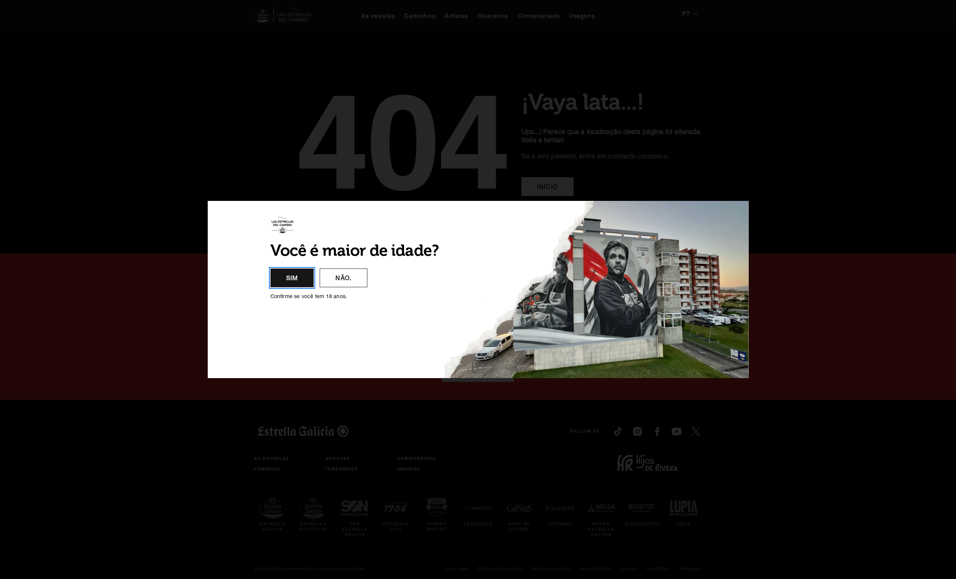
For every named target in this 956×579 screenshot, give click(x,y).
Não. (343, 278)
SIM (292, 278)
